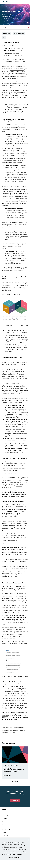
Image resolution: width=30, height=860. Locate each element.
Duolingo (15, 416)
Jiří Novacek (16, 42)
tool (19, 289)
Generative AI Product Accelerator (18, 153)
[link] (15, 800)
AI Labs (4, 824)
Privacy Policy (18, 854)
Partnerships (5, 818)
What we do (5, 815)
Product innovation (19, 33)
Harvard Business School (17, 69)
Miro (8, 341)
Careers (4, 832)
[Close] (28, 840)
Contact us (5, 835)
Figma (25, 339)
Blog (4, 37)
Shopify (7, 416)
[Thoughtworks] (7, 2)
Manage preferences (15, 857)
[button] (15, 782)
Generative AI (6, 33)
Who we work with (7, 821)
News (3, 827)
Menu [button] (25, 2)
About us (4, 813)
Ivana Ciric (7, 42)
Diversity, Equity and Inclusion (10, 830)
